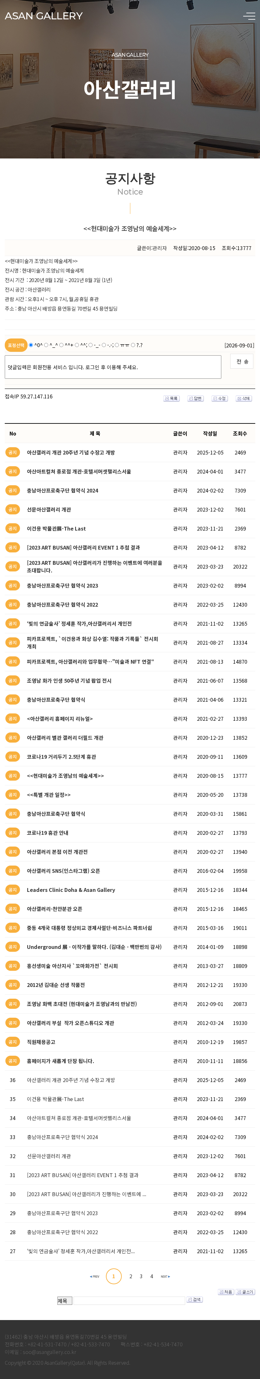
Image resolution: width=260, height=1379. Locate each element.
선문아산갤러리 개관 (49, 1156)
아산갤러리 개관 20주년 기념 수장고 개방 (71, 1080)
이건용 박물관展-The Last (55, 1099)
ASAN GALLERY (43, 16)
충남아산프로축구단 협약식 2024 (62, 1137)
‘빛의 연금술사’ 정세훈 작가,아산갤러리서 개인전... (81, 1251)
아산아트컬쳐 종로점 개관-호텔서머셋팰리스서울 (79, 1118)
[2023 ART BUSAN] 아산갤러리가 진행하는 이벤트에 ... (86, 1194)
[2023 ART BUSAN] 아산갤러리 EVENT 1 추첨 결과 (83, 1175)
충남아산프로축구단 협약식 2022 (62, 1232)
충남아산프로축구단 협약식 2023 (62, 1213)
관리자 (160, 248)
